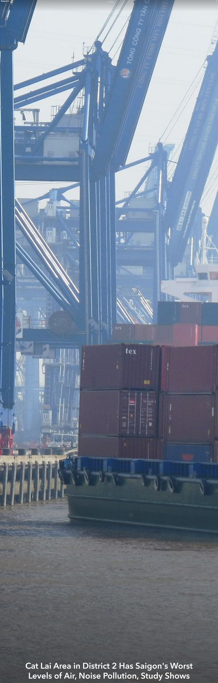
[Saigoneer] (5, 1)
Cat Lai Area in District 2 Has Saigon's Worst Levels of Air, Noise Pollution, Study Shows (109, 671)
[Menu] (216, 1)
